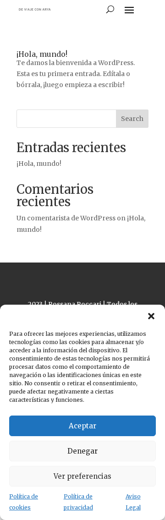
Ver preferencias (82, 476)
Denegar (82, 451)
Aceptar (82, 425)
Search (132, 119)
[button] (151, 316)
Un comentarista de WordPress (66, 218)
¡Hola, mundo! (41, 54)
